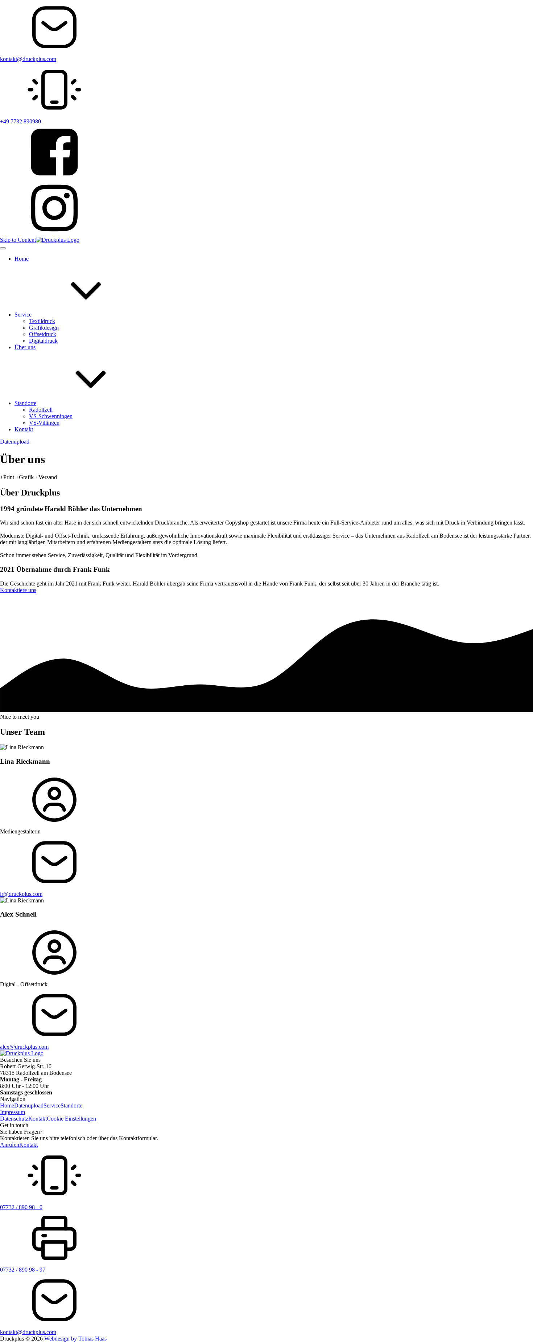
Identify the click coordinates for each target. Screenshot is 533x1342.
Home (7, 1105)
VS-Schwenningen (51, 416)
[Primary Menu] (3, 248)
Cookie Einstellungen (71, 1118)
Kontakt (37, 1118)
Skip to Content (18, 240)
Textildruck (42, 321)
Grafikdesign (44, 328)
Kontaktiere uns (18, 590)
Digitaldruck (43, 341)
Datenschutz (14, 1118)
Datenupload (14, 442)
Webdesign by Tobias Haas (75, 1338)
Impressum (12, 1112)
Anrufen (9, 1145)
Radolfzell (41, 410)
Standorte (71, 1105)
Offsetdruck (42, 334)
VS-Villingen (44, 423)
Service (52, 1105)
